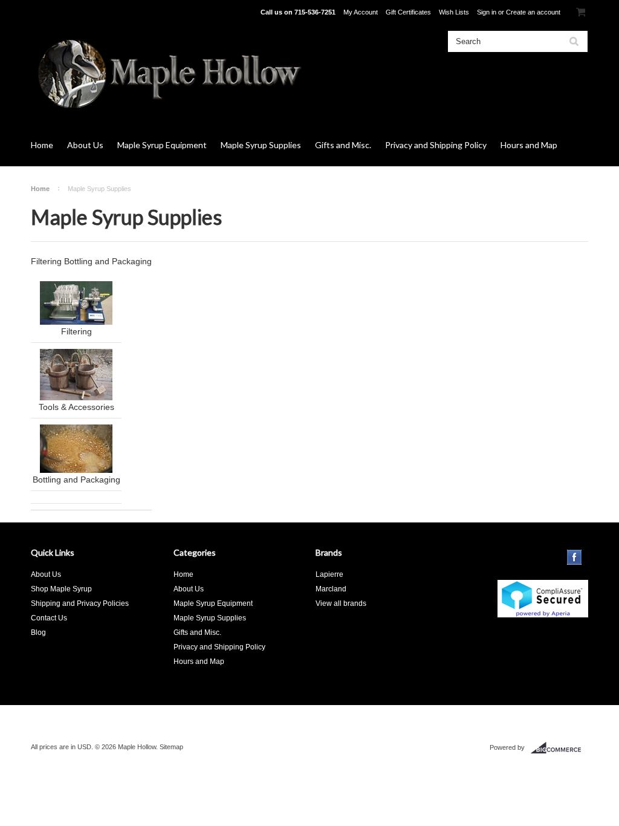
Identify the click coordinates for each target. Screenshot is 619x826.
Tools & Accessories (76, 407)
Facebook (574, 557)
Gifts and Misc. (343, 145)
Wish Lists (454, 12)
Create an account (533, 12)
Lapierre (329, 574)
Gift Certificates (408, 12)
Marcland (331, 589)
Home (42, 145)
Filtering (76, 331)
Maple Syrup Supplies (261, 145)
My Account (360, 12)
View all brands (341, 603)
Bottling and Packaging (76, 479)
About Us (85, 145)
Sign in (486, 12)
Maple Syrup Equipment (162, 145)
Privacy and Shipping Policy (436, 145)
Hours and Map (529, 145)
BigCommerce (559, 748)
